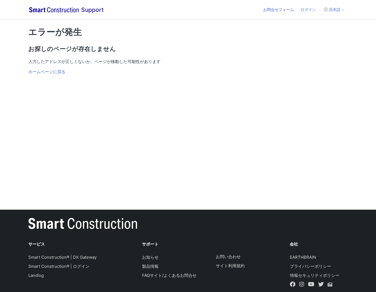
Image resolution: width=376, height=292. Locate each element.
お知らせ (150, 257)
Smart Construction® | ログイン (58, 266)
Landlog (36, 275)
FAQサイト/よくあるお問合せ (169, 275)
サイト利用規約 (230, 265)
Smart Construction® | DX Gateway (62, 257)
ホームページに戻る (47, 71)
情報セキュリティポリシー (314, 275)
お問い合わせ (228, 256)
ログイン (308, 9)
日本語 (335, 9)
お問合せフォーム (278, 9)
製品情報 (150, 266)
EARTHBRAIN (303, 257)
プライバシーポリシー (310, 266)
